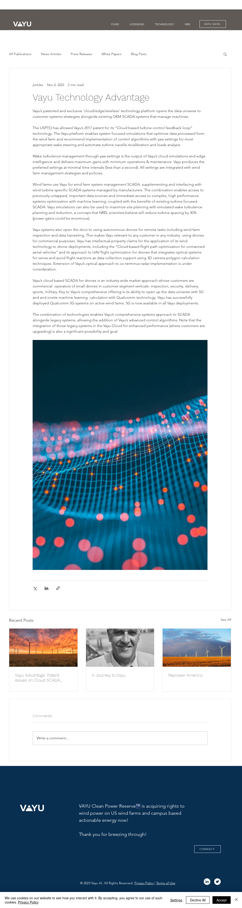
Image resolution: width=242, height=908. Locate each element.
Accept (221, 900)
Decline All (198, 900)
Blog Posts (139, 54)
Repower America (185, 675)
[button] (225, 54)
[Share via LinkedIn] (46, 588)
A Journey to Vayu (108, 675)
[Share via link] (58, 588)
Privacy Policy (144, 883)
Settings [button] (176, 900)
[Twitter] (217, 881)
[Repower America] (197, 648)
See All (226, 620)
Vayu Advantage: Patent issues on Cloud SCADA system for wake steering (39, 678)
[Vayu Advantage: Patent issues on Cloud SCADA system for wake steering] (43, 648)
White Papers (111, 54)
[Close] (236, 900)
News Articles (51, 54)
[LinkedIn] (207, 881)
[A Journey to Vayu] (120, 648)
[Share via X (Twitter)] (35, 588)
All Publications (20, 54)
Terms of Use (165, 883)
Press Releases (81, 54)
